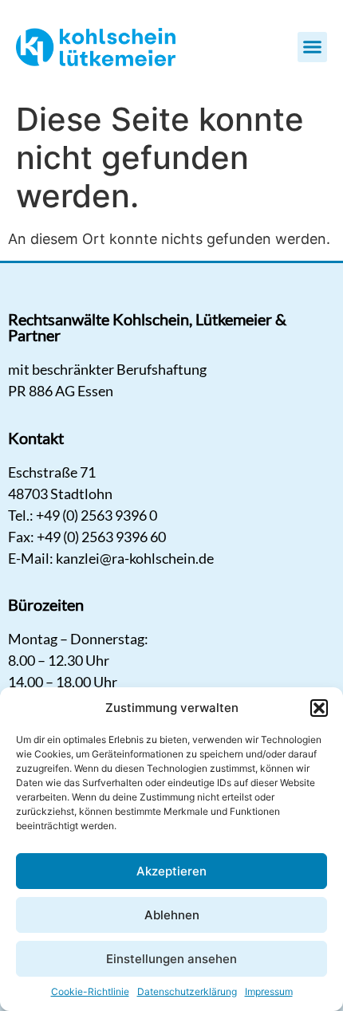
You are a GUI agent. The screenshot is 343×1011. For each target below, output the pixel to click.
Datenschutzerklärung (187, 991)
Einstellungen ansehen (171, 958)
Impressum (269, 991)
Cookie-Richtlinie (90, 991)
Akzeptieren (171, 871)
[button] (319, 708)
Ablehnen (171, 914)
